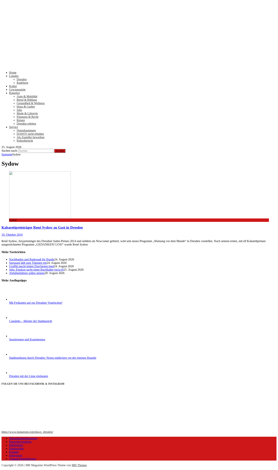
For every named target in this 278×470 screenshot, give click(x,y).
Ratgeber (14, 93)
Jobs (19, 110)
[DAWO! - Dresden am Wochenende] (139, 66)
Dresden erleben (26, 123)
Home (12, 72)
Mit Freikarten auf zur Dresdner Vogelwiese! (35, 302)
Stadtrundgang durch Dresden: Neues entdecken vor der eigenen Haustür (52, 357)
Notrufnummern (26, 130)
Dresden (22, 79)
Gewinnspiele (17, 89)
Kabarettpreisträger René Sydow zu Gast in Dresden (42, 227)
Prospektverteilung (20, 441)
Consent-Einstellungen (22, 458)
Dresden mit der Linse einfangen (28, 376)
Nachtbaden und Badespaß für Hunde (31, 259)
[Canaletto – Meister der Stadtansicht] (23, 317)
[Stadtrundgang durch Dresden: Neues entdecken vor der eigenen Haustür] (23, 354)
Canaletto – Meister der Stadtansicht (30, 321)
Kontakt (14, 452)
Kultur (13, 86)
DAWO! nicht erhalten (30, 133)
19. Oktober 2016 (12, 234)
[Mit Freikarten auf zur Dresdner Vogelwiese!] (23, 299)
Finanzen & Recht (27, 116)
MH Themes (79, 465)
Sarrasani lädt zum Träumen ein (28, 262)
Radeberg (22, 82)
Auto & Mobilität (27, 96)
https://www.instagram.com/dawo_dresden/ (27, 431)
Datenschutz (16, 448)
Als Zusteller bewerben (30, 137)
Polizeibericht (25, 140)
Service (13, 127)
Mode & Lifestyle (27, 113)
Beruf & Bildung (27, 99)
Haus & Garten (26, 106)
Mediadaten (16, 445)
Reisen (21, 120)
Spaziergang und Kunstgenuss (27, 339)
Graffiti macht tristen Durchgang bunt (31, 266)
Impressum (15, 455)
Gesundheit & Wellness (31, 103)
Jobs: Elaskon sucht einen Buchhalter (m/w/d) (36, 269)
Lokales (14, 76)
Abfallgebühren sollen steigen (27, 273)
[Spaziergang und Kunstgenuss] (23, 336)
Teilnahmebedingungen (23, 438)
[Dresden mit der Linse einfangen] (23, 372)
